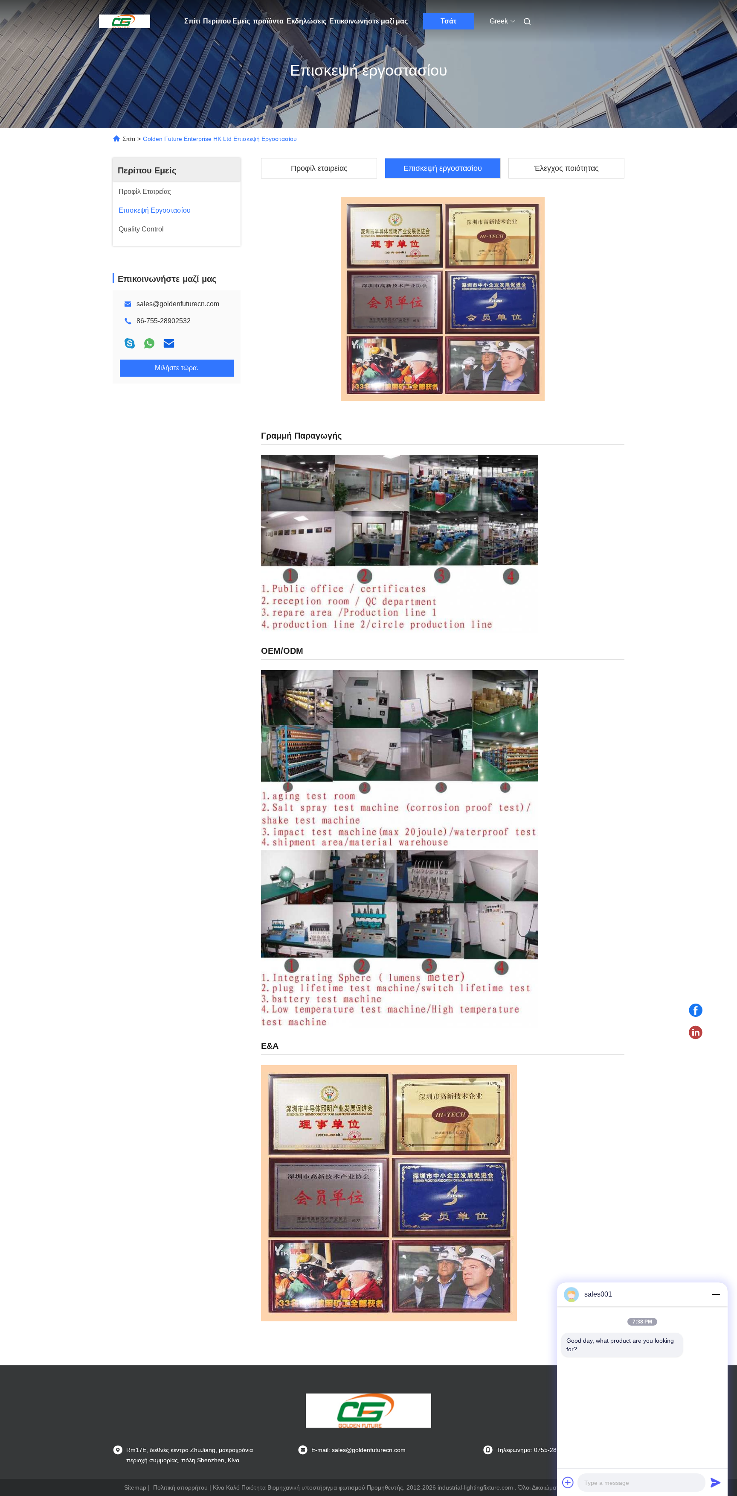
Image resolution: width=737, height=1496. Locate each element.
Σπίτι (192, 21)
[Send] (715, 1482)
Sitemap (135, 1487)
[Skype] (129, 343)
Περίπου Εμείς (226, 21)
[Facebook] (695, 1010)
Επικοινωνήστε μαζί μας (368, 21)
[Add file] (568, 1482)
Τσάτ (448, 21)
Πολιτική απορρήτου (180, 1487)
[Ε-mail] (169, 343)
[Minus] (716, 1294)
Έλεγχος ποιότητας (566, 168)
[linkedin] (695, 1032)
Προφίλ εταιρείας (319, 168)
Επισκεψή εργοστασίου (442, 168)
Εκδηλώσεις (306, 21)
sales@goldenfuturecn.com (177, 303)
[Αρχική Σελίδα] (124, 21)
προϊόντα (268, 21)
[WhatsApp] (149, 343)
